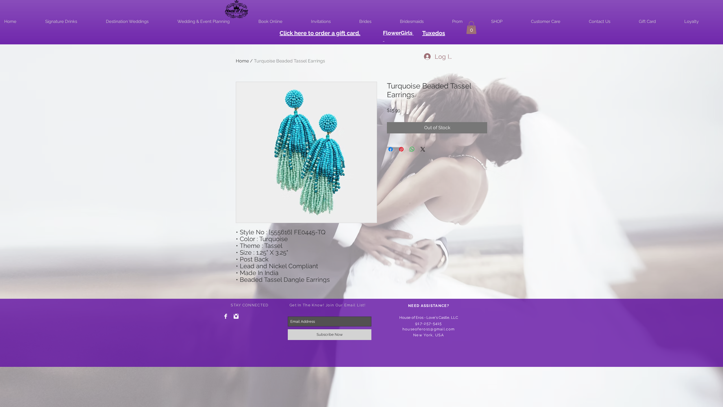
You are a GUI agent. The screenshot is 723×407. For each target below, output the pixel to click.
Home (242, 61)
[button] (471, 27)
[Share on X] (422, 149)
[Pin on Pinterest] (401, 149)
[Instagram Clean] (236, 316)
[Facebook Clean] (225, 316)
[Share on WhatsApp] (412, 149)
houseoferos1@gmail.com (428, 329)
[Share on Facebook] (390, 149)
